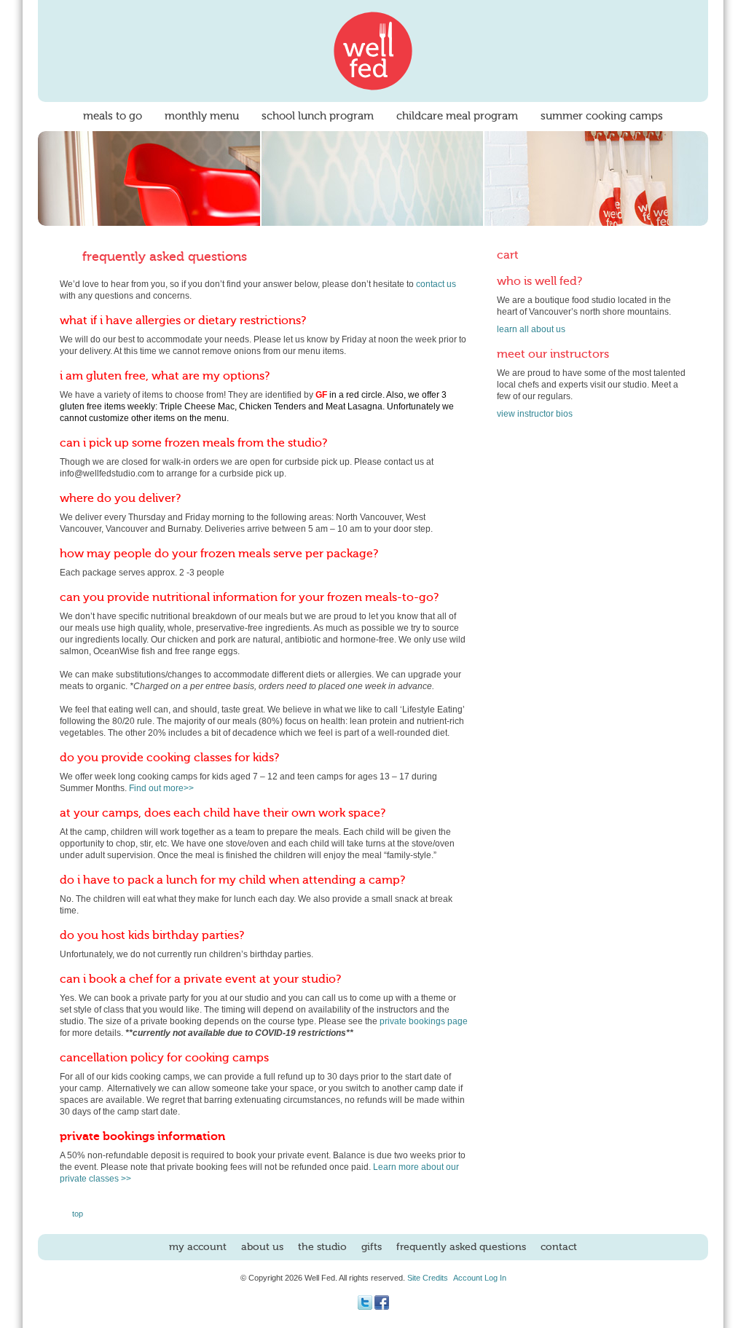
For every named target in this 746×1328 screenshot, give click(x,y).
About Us (262, 1247)
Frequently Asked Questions (461, 1247)
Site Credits (427, 1277)
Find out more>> (161, 788)
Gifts (371, 1247)
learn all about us (531, 329)
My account (198, 1247)
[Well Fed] (373, 51)
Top (77, 1213)
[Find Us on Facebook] (381, 1307)
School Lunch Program (318, 116)
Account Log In (479, 1277)
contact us (436, 284)
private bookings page (424, 1021)
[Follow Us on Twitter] (365, 1307)
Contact (559, 1247)
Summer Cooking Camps (602, 116)
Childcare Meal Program (457, 116)
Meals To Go (112, 116)
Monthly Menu (202, 116)
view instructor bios (535, 414)
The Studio (322, 1247)
